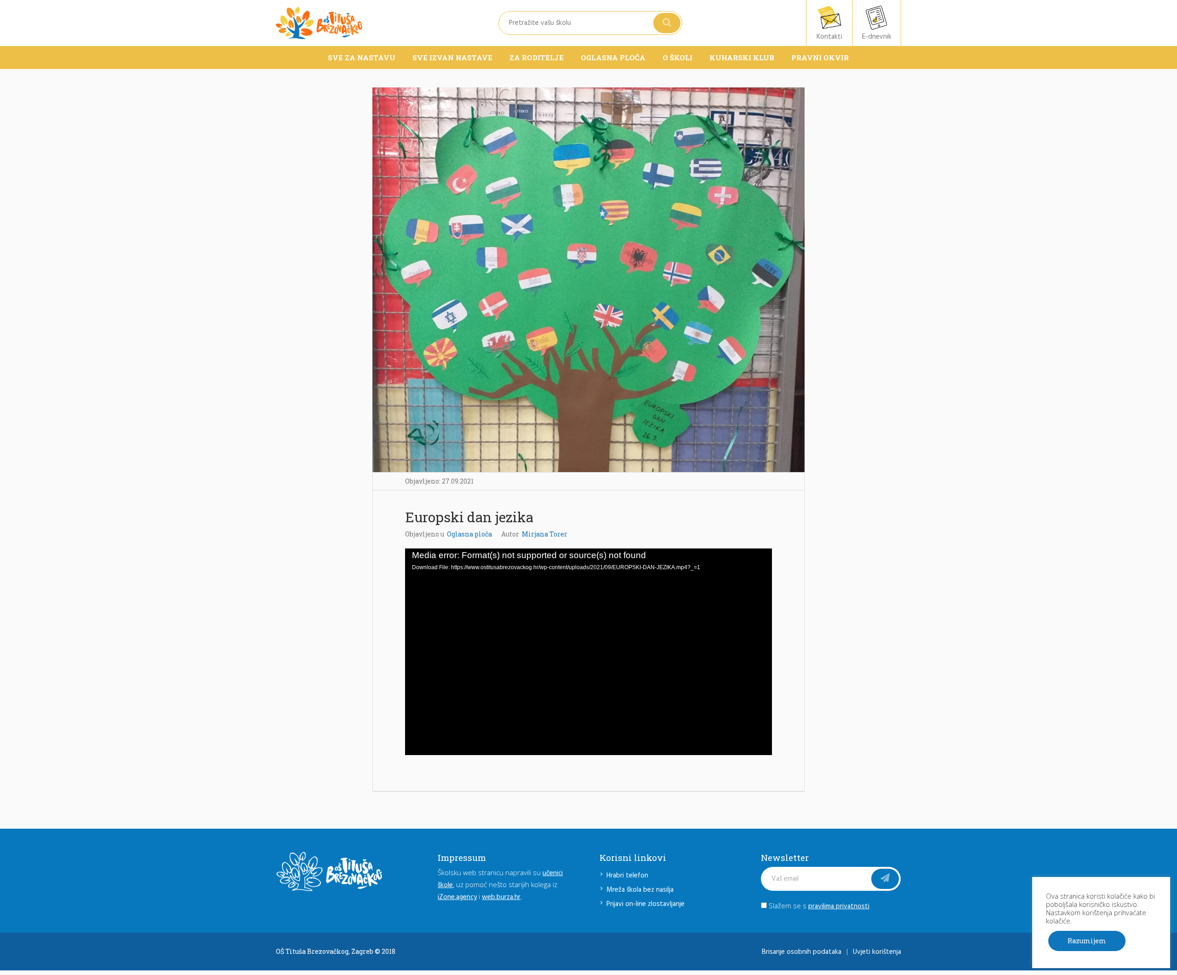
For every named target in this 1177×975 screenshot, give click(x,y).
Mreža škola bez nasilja (640, 889)
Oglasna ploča (469, 534)
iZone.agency (457, 897)
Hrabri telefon (627, 875)
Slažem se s (818, 905)
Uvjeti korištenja (877, 952)
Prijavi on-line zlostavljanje (645, 904)
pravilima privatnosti (838, 906)
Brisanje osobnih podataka (801, 952)
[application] (588, 651)
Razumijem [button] (1087, 940)
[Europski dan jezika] (588, 279)
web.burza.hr (501, 897)
